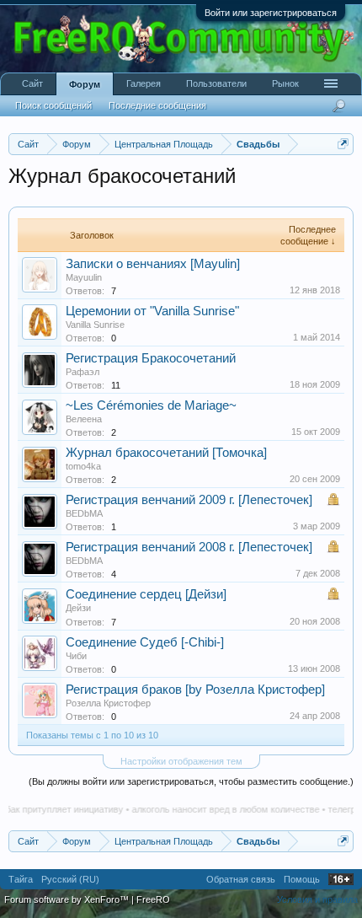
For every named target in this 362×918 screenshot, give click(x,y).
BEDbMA (84, 513)
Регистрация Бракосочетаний (151, 358)
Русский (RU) (70, 879)
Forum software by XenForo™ (67, 899)
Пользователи (216, 83)
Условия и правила (317, 899)
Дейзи (78, 608)
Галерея (143, 83)
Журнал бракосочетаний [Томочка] (166, 452)
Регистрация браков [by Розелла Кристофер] (195, 689)
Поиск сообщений (53, 105)
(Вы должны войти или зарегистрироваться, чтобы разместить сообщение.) (191, 781)
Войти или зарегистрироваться (271, 13)
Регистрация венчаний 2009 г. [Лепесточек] (189, 500)
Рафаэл (82, 372)
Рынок (285, 83)
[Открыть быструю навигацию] (343, 143)
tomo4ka (83, 466)
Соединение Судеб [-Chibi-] (145, 642)
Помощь (302, 879)
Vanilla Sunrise (95, 324)
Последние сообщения (157, 105)
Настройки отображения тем (181, 761)
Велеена (84, 419)
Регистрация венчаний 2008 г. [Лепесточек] (189, 547)
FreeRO (153, 899)
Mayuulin (84, 277)
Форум (84, 84)
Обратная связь (240, 879)
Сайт (32, 83)
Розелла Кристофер (108, 703)
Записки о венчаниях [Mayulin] (153, 264)
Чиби (76, 656)
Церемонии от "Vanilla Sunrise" (152, 311)
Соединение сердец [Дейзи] (146, 594)
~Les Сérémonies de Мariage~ (151, 405)
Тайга (20, 879)
